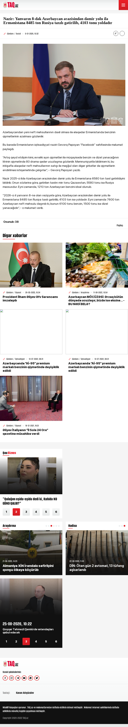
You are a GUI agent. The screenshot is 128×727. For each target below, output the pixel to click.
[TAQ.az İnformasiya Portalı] (15, 5)
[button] (46, 526)
